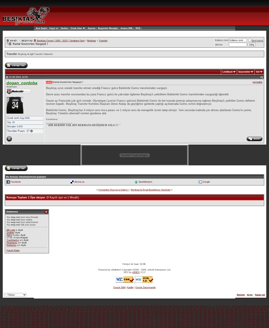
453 (245, 321)
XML (130, 28)
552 (143, 326)
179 (113, 311)
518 (262, 324)
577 (254, 326)
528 (37, 326)
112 (86, 309)
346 (42, 319)
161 (33, 311)
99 (30, 309)
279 (15, 316)
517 (258, 324)
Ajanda (91, 28)
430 (143, 321)
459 (2, 324)
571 (227, 326)
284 (38, 316)
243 (126, 314)
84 (252, 306)
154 (2, 311)
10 (18, 306)
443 (201, 321)
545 (112, 326)
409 (51, 321)
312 (161, 316)
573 (236, 326)
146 (235, 309)
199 (201, 311)
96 (21, 309)
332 (249, 316)
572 (231, 326)
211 (254, 311)
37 (103, 306)
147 (239, 309)
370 (148, 319)
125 (142, 309)
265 (223, 314)
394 (254, 319)
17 (40, 306)
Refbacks (11, 245)
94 (15, 309)
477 (82, 324)
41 (116, 306)
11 (22, 306)
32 (88, 306)
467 (38, 324)
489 (135, 324)
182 (126, 311)
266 (227, 314)
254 (174, 314)
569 (218, 326)
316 (179, 316)
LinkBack (227, 71)
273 (258, 314)
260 (201, 314)
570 (223, 326)
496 (165, 324)
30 (81, 306)
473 (64, 324)
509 (223, 324)
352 (68, 319)
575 (245, 326)
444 (205, 321)
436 (170, 321)
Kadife (130, 287)
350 (59, 319)
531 (51, 326)
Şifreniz (219, 44)
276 (2, 316)
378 (183, 319)
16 (37, 306)
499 (179, 324)
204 (223, 311)
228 (59, 314)
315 (174, 316)
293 (77, 316)
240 (112, 314)
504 (201, 324)
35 (97, 306)
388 (227, 319)
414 (73, 321)
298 (99, 316)
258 (192, 314)
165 (51, 311)
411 (59, 321)
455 (254, 321)
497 (170, 324)
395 (258, 319)
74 (220, 306)
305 (130, 316)
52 (151, 306)
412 (64, 321)
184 (135, 311)
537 (77, 326)
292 (73, 316)
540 (90, 326)
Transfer (103, 40)
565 (201, 326)
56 (163, 306)
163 (42, 311)
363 (117, 319)
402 (20, 321)
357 (90, 319)
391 (240, 319)
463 (20, 324)
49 (141, 306)
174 (90, 311)
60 (176, 306)
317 (183, 316)
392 (245, 319)
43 (122, 306)
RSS (138, 28)
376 (174, 319)
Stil (258, 71)
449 (227, 321)
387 (223, 319)
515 (249, 324)
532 (55, 326)
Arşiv (250, 294)
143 (222, 309)
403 (24, 321)
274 (262, 314)
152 (262, 309)
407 (42, 321)
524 (20, 326)
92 (8, 309)
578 (258, 326)
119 (116, 309)
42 (119, 306)
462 (15, 324)
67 (198, 306)
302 (117, 316)
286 (46, 316)
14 (31, 306)
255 (179, 314)
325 (218, 316)
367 (134, 319)
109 (74, 309)
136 (191, 309)
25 (66, 306)
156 (11, 311)
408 (46, 321)
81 (242, 306)
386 (218, 319)
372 (156, 319)
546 (117, 326)
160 (29, 311)
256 (183, 314)
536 (73, 326)
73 (217, 306)
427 (130, 321)
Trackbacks (13, 240)
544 (108, 326)
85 (255, 306)
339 (11, 319)
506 (210, 324)
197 (192, 311)
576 (249, 326)
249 (152, 314)
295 (86, 316)
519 (267, 324)
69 (204, 306)
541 (95, 326)
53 (154, 306)
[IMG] (9, 235)
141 (213, 309)
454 (249, 321)
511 (231, 324)
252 (165, 314)
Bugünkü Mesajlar (108, 28)
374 (165, 319)
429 (139, 321)
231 (73, 314)
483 (108, 324)
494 (157, 324)
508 (218, 324)
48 (138, 306)
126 (147, 309)
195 (183, 311)
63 (185, 306)
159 (24, 311)
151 (257, 309)
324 (214, 316)
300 (108, 316)
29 (78, 306)
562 (187, 326)
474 (68, 324)
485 (117, 324)
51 (147, 306)
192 (170, 311)
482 (104, 324)
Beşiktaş (91, 40)
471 (55, 324)
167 (60, 311)
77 (229, 306)
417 (86, 321)
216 (6, 314)
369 (143, 319)
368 (139, 319)
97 (24, 309)
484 (113, 324)
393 (249, 319)
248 (148, 314)
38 (106, 306)
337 (2, 319)
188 (152, 311)
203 (218, 311)
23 (59, 306)
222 (33, 314)
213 (262, 311)
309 (148, 316)
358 (95, 319)
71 (211, 306)
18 (43, 306)
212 (258, 311)
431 (148, 321)
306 (135, 316)
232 (77, 314)
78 (233, 306)
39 (110, 306)
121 (125, 309)
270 (245, 314)
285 (42, 316)
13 (28, 306)
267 (231, 314)
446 (214, 321)
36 (100, 306)
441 (192, 321)
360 (103, 319)
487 (126, 324)
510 (227, 324)
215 (2, 314)
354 (77, 319)
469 (46, 324)
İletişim (241, 294)
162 (38, 311)
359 (99, 319)
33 (91, 306)
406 (38, 321)
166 (55, 311)
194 (179, 311)
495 (161, 324)
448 (223, 321)
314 (170, 316)
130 (164, 309)
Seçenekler (244, 71)
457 (262, 321)
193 (174, 311)
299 (104, 316)
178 (108, 311)
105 (56, 309)
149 (248, 309)
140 (209, 309)
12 (25, 306)
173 (86, 311)
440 (187, 321)
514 (245, 324)
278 (11, 316)
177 (104, 311)
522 (11, 326)
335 (262, 316)
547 (121, 326)
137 (195, 309)
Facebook (16, 182)
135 (187, 309)
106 (61, 309)
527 (33, 326)
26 (69, 306)
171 (77, 311)
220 (24, 314)
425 (121, 321)
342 (24, 319)
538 (81, 326)
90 (2, 309)
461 (11, 324)
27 (72, 306)
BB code (11, 230)
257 (187, 314)
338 (6, 319)
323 (209, 316)
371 (152, 319)
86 (258, 306)
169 (68, 311)
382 (201, 319)
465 (29, 324)
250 (156, 314)
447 (218, 321)
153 (266, 309)
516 (254, 324)
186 (143, 311)
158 (20, 311)
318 (187, 316)
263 (214, 314)
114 (95, 309)
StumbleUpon (145, 182)
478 (86, 324)
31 (84, 306)
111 (82, 309)
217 (11, 314)
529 (42, 326)
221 (28, 314)
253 (170, 314)
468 (42, 324)
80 (239, 306)
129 (160, 309)
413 (68, 321)
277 (7, 316)
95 (18, 309)
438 (179, 321)
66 (195, 306)
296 (90, 316)
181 (121, 311)
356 (86, 319)
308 (143, 316)
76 (226, 306)
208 (241, 311)
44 (125, 306)
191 (165, 311)
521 (6, 326)
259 (196, 314)
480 (95, 324)
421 (103, 321)
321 (201, 316)
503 (196, 324)
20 (50, 306)
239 (108, 314)
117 (107, 309)
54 (157, 306)
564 (196, 326)
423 (112, 321)
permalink (257, 82)
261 (205, 314)
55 (160, 306)
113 (91, 309)
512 (236, 324)
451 (236, 321)
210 (249, 311)
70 (207, 306)
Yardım (64, 28)
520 (2, 326)
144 (226, 309)
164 (46, 311)
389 (231, 319)
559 (174, 326)
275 (267, 314)
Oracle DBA (119, 287)
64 (188, 306)
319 (192, 316)
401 (15, 321)
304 (126, 316)
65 (192, 306)
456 (258, 321)
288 (55, 316)
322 (205, 316)
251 (161, 314)
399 (7, 321)
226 (51, 314)
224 (42, 314)
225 (46, 314)
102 (43, 309)
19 (47, 306)
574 (240, 326)
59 (173, 306)
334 (258, 316)
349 (55, 319)
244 (130, 314)
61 (179, 306)
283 (33, 316)
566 (205, 326)
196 (188, 311)
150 (253, 309)
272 (254, 314)
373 (161, 319)
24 (62, 306)
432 (152, 321)
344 (33, 319)
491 (143, 324)
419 (95, 321)
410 (55, 321)
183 (130, 311)
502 (192, 324)
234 (86, 314)
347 (46, 319)
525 (24, 326)
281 (24, 316)
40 (113, 306)
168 (64, 311)
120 (120, 309)
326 (223, 316)
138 (200, 309)
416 (81, 321)
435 (165, 321)
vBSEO (136, 272)
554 (152, 326)
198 (196, 311)
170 (73, 311)
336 (267, 316)
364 (121, 319)
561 (183, 326)
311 (156, 316)
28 (75, 306)
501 (188, 324)
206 (232, 311)
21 (53, 306)
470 (51, 324)
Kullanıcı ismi (221, 40)
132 (173, 309)
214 (267, 311)
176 (99, 311)
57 (166, 306)
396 (262, 319)
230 (68, 314)
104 (52, 309)
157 (15, 311)
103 (48, 309)
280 (20, 316)
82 (245, 306)
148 (244, 309)
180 (117, 311)
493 (152, 324)
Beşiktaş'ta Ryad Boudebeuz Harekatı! (150, 190)
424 (117, 321)
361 (108, 319)
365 (126, 319)
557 (165, 326)
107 (65, 309)
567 (209, 326)
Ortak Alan (76, 28)
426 (126, 321)
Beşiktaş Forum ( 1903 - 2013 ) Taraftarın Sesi (60, 40)
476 (77, 324)
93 (12, 309)
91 (5, 309)
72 (214, 306)
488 (130, 324)
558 (170, 326)
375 (170, 319)
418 (90, 321)
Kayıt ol (53, 28)
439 (183, 321)
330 (240, 316)
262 (209, 314)
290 (64, 316)
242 (121, 314)
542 (99, 326)
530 (46, 326)
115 (99, 309)
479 (90, 324)
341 (20, 319)
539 (86, 326)
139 (204, 309)
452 (240, 321)
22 (56, 306)
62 (182, 306)
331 (245, 316)
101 (39, 309)
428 (134, 321)
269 (240, 314)
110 (78, 309)
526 (28, 326)
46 (132, 306)
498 (174, 324)
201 (210, 311)
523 (15, 326)
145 (231, 309)
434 (161, 321)
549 (130, 326)
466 (33, 324)
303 (121, 316)
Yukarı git (260, 294)
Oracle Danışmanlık (145, 287)
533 (59, 326)
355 (81, 319)
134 (182, 309)
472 (60, 324)
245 (134, 314)
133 (178, 309)
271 (249, 314)
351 (64, 319)
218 (15, 314)
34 (94, 306)
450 (231, 321)
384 (209, 319)
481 (99, 324)
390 (236, 319)
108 (70, 309)
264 (218, 314)
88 (264, 306)
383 (205, 319)
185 (139, 311)
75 (223, 306)
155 (7, 311)
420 (99, 321)
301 (113, 316)
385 (214, 319)
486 (121, 324)
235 (90, 314)
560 (179, 326)
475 (73, 324)
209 (245, 311)
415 (77, 321)
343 (28, 319)
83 (248, 306)
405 (33, 321)
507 (214, 324)
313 (165, 316)
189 (157, 311)
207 (236, 311)
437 (174, 321)
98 (27, 309)
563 (192, 326)
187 (148, 311)
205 (227, 311)
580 (267, 326)
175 (95, 311)
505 (205, 324)
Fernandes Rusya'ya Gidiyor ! (113, 190)
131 (169, 309)
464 (24, 324)
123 (134, 309)
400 (11, 321)
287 (51, 316)
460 (7, 324)
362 (112, 319)
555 (156, 326)
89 (267, 306)
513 (240, 324)
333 (254, 316)
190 (161, 311)
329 (236, 316)
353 (73, 319)
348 (51, 319)
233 (81, 314)
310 (152, 316)
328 (231, 316)
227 (55, 314)
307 (139, 316)
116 (103, 309)
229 (64, 314)
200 (205, 311)
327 (227, 316)
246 (139, 314)
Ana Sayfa (41, 28)
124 (138, 309)
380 (192, 319)
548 (126, 326)
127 (151, 309)
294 (82, 316)
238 (103, 314)
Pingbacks (12, 242)
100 (34, 309)
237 (99, 314)
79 (236, 306)
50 (144, 306)
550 (134, 326)
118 (112, 309)
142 (217, 309)
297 (95, 316)
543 (103, 326)
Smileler (11, 232)
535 (68, 326)
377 (179, 319)
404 (29, 321)
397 (267, 319)
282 (29, 316)
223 (37, 314)
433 (156, 321)
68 (201, 306)
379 (187, 319)
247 (143, 314)
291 (68, 316)
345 (37, 319)
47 (135, 306)
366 (130, 319)
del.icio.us (79, 182)
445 (209, 321)
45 (129, 306)
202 (214, 311)
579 (262, 326)
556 (161, 326)
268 (236, 314)
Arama (124, 28)
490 (139, 324)
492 (148, 324)
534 (64, 326)
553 (148, 326)
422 (108, 321)
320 (196, 316)
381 (196, 319)
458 (267, 321)
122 (129, 309)
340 (15, 319)
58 (170, 306)
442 (196, 321)
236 (95, 314)
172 (82, 311)
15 (34, 306)
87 (261, 306)
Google (206, 182)
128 (156, 309)
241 (117, 314)
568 (214, 326)
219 (20, 314)
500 (183, 324)
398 (2, 321)
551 (139, 326)
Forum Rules (13, 250)
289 (60, 316)
